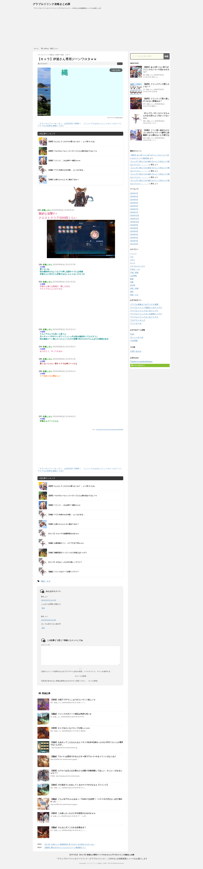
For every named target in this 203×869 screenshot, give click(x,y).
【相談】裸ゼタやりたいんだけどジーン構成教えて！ (65, 847)
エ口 (131, 257)
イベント (133, 253)
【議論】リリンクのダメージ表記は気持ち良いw (70, 714)
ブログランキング (137, 320)
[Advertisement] (101, 28)
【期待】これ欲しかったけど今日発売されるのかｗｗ (73, 813)
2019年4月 (134, 238)
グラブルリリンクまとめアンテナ (144, 311)
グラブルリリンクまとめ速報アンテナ (146, 314)
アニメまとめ (135, 323)
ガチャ (132, 260)
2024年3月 (134, 206)
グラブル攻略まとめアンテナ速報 (144, 304)
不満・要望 (134, 272)
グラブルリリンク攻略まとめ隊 (51, 4)
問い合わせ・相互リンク (49, 48)
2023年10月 (134, 222)
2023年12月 (134, 215)
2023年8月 (134, 228)
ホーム (36, 48)
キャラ (132, 263)
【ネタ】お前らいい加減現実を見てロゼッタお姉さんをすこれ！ (69, 844)
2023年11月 (134, 219)
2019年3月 (134, 241)
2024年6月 (134, 196)
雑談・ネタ (45, 581)
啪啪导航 (146, 158)
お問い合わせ (135, 351)
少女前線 (134, 341)
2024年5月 (134, 200)
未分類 (132, 285)
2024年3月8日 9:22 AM (48, 620)
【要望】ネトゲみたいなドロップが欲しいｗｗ (70, 728)
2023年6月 (134, 231)
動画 (131, 279)
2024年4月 (134, 203)
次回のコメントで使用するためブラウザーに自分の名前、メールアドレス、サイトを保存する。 (76, 671)
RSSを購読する (139, 365)
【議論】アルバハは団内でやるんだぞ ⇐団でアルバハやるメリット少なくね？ (83, 756)
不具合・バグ (135, 269)
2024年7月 (134, 193)
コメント (45, 645)
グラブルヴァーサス (137, 266)
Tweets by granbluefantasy (141, 362)
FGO (132, 334)
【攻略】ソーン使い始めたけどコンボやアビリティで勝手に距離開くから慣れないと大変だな (156, 132)
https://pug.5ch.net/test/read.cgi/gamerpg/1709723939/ (109, 429)
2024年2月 (134, 209)
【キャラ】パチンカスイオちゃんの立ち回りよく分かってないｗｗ (156, 115)
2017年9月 (134, 244)
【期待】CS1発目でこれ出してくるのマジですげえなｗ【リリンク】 (79, 785)
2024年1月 (134, 212)
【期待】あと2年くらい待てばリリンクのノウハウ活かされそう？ (156, 69)
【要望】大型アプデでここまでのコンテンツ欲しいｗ (73, 700)
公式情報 (133, 276)
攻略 (131, 282)
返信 (43, 608)
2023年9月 (134, 225)
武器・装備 (134, 288)
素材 (131, 291)
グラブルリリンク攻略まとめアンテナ (146, 308)
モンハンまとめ (136, 337)
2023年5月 (134, 234)
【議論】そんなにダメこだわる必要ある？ (68, 827)
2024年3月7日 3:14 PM (48, 600)
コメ (120, 64)
